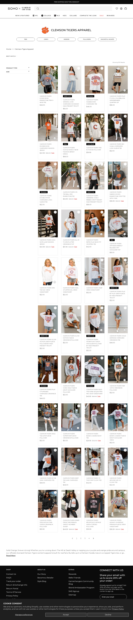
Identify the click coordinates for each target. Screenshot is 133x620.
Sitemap (72, 595)
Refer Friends (74, 578)
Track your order (13, 581)
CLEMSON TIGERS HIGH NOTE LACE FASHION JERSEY (47, 242)
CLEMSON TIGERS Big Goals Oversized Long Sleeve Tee (117, 146)
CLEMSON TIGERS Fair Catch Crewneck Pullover (117, 388)
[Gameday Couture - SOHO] (19, 8)
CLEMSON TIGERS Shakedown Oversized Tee (92, 102)
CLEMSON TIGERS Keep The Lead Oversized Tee (71, 480)
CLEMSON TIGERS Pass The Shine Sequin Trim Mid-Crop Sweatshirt (94, 391)
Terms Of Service (13, 592)
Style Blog (41, 581)
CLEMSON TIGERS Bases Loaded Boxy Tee (94, 436)
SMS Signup (74, 591)
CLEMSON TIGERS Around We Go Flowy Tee (115, 480)
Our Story (41, 574)
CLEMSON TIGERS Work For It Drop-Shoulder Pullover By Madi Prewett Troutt (94, 344)
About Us (41, 570)
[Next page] (93, 538)
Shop (8, 570)
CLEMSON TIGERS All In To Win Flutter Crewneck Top (71, 242)
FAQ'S (8, 578)
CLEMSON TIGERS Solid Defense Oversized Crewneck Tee (118, 338)
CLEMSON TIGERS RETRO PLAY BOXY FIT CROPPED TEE (93, 242)
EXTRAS (71, 570)
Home (8, 49)
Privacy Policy (118, 609)
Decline (108, 615)
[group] (66, 2)
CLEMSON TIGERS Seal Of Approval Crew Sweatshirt (71, 290)
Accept (66, 615)
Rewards (72, 574)
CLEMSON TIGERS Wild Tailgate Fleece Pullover (47, 436)
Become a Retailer (45, 578)
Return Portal (12, 588)
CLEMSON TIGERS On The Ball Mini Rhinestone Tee (70, 194)
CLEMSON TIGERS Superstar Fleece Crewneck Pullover (70, 436)
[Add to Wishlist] (55, 68)
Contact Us (11, 574)
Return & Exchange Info (16, 585)
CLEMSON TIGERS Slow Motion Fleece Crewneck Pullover (71, 338)
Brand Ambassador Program (81, 588)
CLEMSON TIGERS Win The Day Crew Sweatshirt (47, 290)
